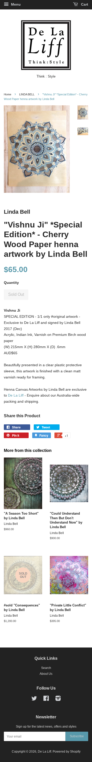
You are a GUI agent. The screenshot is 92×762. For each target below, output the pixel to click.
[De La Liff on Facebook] (46, 699)
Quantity (11, 283)
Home (7, 94)
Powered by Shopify (66, 751)
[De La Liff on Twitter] (34, 699)
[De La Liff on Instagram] (58, 699)
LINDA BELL (26, 94)
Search (46, 668)
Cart (84, 4)
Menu (15, 4)
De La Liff (16, 395)
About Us (46, 674)
